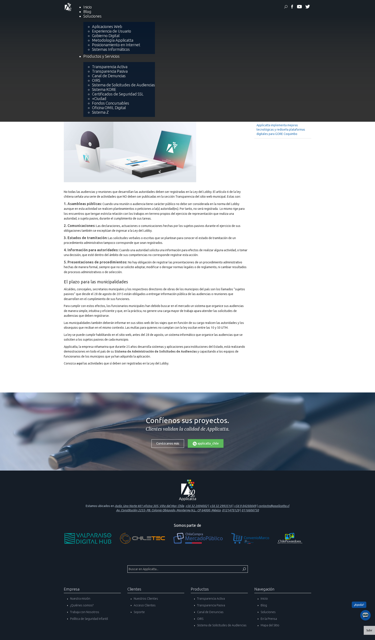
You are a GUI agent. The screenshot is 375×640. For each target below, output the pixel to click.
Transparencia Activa (210, 598)
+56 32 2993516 (221, 506)
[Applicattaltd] (307, 7)
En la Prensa (268, 618)
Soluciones (268, 612)
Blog (263, 605)
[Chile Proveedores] (294, 539)
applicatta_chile (208, 443)
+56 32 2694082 (196, 506)
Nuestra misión (79, 598)
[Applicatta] (292, 7)
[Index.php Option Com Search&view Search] (286, 7)
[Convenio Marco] (254, 539)
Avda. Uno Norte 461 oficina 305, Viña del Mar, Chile (149, 506)
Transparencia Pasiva (210, 605)
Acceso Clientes (144, 605)
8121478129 (230, 510)
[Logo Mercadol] (202, 539)
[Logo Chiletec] (146, 539)
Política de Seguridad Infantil (88, 618)
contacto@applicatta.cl (273, 506)
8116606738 (250, 510)
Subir (369, 630)
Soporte (139, 612)
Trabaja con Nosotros (84, 612)
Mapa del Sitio (269, 625)
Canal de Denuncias (210, 612)
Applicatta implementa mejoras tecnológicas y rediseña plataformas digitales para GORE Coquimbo (281, 129)
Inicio (264, 598)
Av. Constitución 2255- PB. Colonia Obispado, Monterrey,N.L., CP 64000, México (168, 510)
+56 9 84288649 (245, 506)
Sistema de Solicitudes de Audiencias (221, 625)
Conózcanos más (167, 443)
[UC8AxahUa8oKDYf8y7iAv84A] (299, 7)
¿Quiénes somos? (81, 605)
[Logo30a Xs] (68, 6)
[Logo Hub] (92, 539)
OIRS (199, 618)
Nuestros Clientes (145, 598)
